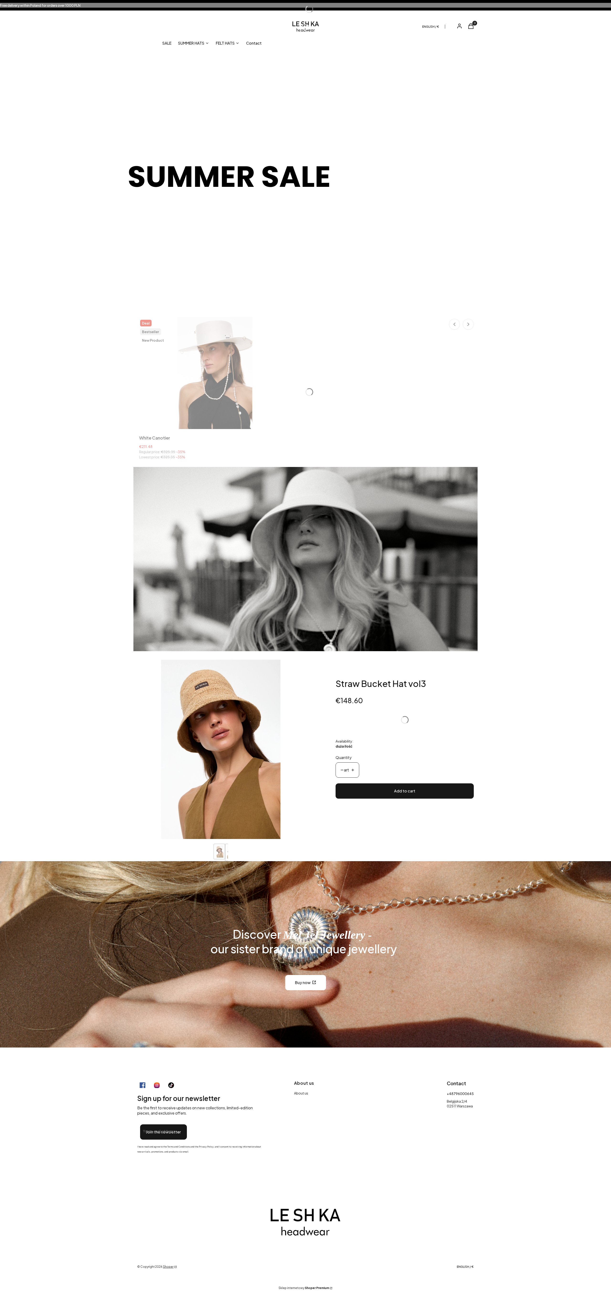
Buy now (303, 982)
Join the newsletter (163, 1131)
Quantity (344, 757)
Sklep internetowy (304, 1288)
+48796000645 (460, 1093)
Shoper (168, 1266)
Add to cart (404, 790)
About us (301, 1093)
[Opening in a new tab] (142, 1085)
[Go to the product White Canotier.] (214, 373)
